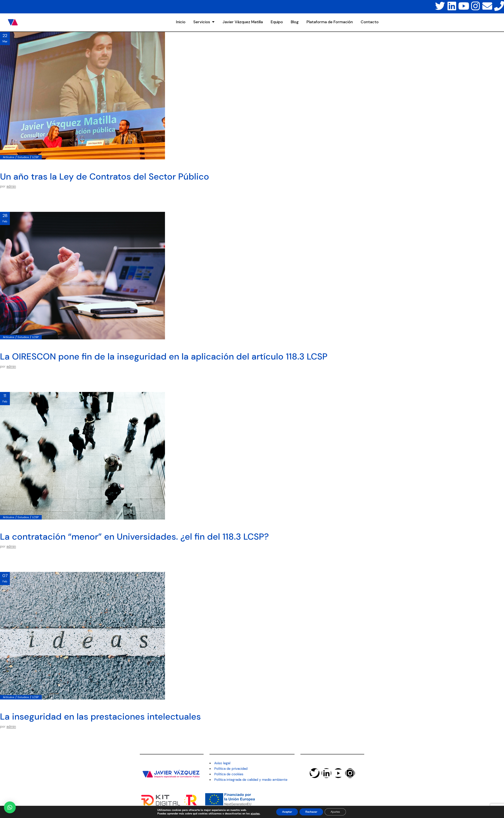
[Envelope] (487, 6)
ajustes (255, 813)
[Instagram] (475, 6)
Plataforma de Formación (330, 21)
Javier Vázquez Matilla (242, 21)
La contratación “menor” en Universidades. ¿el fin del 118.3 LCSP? (134, 536)
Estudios (23, 157)
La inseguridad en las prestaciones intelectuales (100, 716)
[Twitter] (440, 6)
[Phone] (499, 6)
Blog (295, 21)
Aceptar (287, 812)
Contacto (370, 21)
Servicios (201, 21)
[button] (10, 807)
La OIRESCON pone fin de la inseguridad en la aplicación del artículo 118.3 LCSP (163, 356)
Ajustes (335, 812)
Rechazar (311, 812)
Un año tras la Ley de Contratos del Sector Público (104, 176)
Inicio (180, 21)
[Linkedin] (452, 6)
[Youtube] (464, 6)
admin (11, 186)
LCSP (35, 157)
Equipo (277, 21)
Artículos (8, 157)
